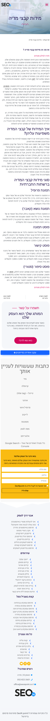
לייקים (25, 414)
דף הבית (46, 40)
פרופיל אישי (25, 407)
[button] (47, 5)
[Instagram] (25, 663)
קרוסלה (25, 386)
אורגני (25, 400)
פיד (25, 379)
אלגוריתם (25, 436)
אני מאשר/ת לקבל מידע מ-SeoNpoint (30, 486)
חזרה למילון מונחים (41, 56)
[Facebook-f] (29, 663)
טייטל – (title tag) (25, 393)
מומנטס (25, 422)
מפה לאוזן (25, 429)
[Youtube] (21, 663)
